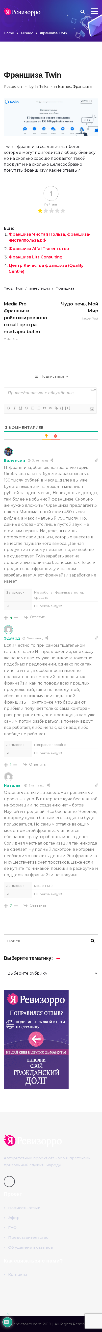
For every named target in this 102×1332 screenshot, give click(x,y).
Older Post (25, 321)
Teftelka (41, 86)
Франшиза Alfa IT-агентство (39, 248)
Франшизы (82, 86)
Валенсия (14, 460)
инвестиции (39, 288)
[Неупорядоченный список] (38, 408)
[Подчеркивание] (20, 408)
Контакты (17, 1274)
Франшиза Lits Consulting (35, 257)
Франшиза (64, 288)
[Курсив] (14, 408)
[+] (68, 408)
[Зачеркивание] (26, 408)
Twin (19, 288)
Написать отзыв (24, 1207)
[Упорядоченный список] (32, 408)
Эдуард (12, 638)
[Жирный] (8, 408)
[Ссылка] (56, 408)
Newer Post (79, 310)
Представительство (28, 1237)
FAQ (12, 1227)
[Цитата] (44, 408)
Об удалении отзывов (30, 1247)
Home (9, 33)
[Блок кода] (50, 408)
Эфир (14, 1217)
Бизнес (27, 33)
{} (62, 408)
